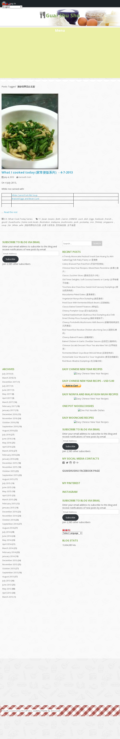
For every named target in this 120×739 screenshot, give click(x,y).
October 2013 (8, 568)
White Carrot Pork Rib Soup (25, 195)
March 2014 (7, 548)
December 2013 (9, 560)
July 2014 (6, 532)
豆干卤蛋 (72, 225)
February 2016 (9, 454)
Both (58, 219)
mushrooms (67, 222)
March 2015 (7, 499)
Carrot (65, 219)
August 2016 (8, 430)
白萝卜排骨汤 (48, 225)
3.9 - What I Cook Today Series (18, 219)
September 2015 (10, 475)
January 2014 (8, 556)
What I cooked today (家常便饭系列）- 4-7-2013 (37, 172)
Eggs (92, 219)
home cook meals (30, 222)
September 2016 (10, 426)
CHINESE (73, 219)
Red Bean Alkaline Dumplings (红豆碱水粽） (82, 361)
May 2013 (6, 588)
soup (4, 225)
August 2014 (8, 527)
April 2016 (6, 446)
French (108, 219)
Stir (9, 225)
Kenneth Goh (24, 177)
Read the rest (11, 212)
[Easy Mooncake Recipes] (91, 422)
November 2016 (9, 418)
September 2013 (10, 572)
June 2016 (6, 438)
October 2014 (8, 519)
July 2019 (6, 373)
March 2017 (7, 402)
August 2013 (8, 576)
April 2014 (6, 544)
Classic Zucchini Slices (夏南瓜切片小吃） (81, 275)
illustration (45, 222)
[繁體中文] (66, 529)
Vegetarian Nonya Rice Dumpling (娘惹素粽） (83, 298)
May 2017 (6, 394)
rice (92, 222)
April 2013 (6, 592)
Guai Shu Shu (63, 15)
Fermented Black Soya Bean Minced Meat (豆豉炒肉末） (88, 352)
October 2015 (8, 471)
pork (76, 222)
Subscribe (10, 259)
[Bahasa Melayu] (69, 529)
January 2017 (8, 410)
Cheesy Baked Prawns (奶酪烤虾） (78, 337)
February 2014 (9, 552)
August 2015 (8, 479)
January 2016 (8, 459)
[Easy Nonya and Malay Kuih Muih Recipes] (91, 398)
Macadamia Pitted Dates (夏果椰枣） (79, 294)
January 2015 (8, 507)
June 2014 (6, 536)
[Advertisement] (60, 56)
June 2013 (6, 584)
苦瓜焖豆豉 (61, 225)
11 (39, 219)
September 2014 (10, 523)
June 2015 (6, 487)
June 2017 (6, 390)
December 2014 (9, 511)
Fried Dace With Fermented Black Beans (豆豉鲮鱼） (86, 302)
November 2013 (9, 564)
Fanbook (99, 219)
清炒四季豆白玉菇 (33, 225)
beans (51, 219)
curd (80, 219)
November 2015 (9, 467)
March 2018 (7, 377)
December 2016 (9, 414)
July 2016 (6, 434)
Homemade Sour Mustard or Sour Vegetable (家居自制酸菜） (91, 356)
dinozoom (55, 710)
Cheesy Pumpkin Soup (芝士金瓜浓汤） (80, 310)
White (15, 225)
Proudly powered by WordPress (17, 710)
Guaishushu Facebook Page (81, 470)
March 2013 (7, 596)
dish (86, 219)
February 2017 (9, 406)
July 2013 (6, 580)
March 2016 (7, 450)
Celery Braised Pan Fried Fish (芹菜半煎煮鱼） (83, 263)
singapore (108, 222)
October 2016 (8, 422)
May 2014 (6, 540)
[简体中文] (63, 529)
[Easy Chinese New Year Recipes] (91, 373)
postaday (84, 222)
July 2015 (6, 483)
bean (44, 219)
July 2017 (6, 385)
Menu (60, 30)
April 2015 (6, 495)
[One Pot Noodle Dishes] (91, 410)
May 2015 (6, 491)
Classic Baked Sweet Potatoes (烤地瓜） (81, 306)
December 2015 (9, 463)
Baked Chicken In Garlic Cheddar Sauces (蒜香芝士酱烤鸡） (90, 341)
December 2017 (9, 381)
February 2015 (9, 503)
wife (21, 225)
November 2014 (9, 515)
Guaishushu (14, 222)
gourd (4, 222)
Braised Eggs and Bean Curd (25, 198)
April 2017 (6, 398)
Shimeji (98, 222)
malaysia (55, 222)
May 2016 (6, 442)
